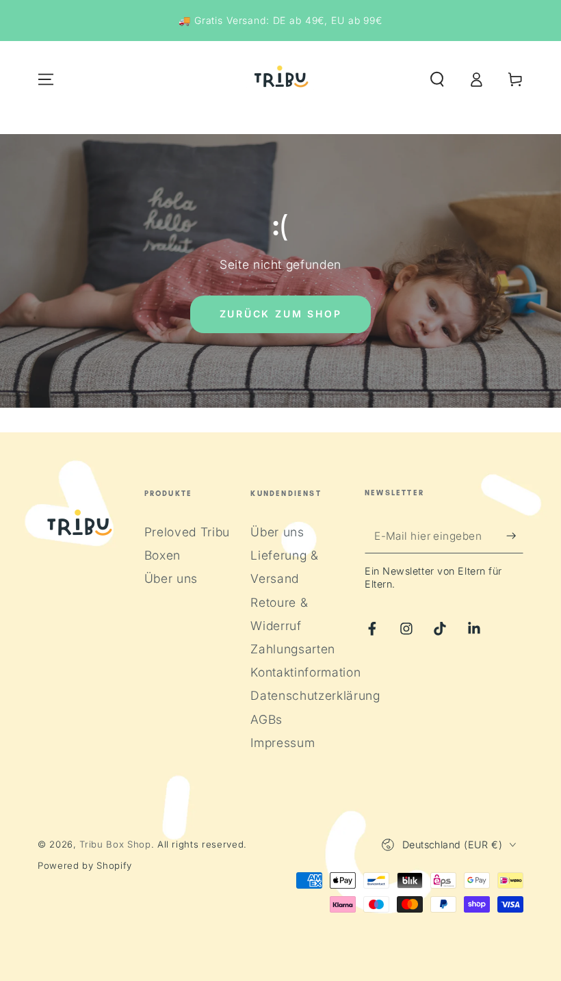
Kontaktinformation (305, 672)
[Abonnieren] (514, 535)
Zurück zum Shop (281, 313)
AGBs (266, 719)
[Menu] (46, 79)
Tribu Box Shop (115, 844)
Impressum (282, 742)
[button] (436, 79)
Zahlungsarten (292, 649)
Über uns (171, 578)
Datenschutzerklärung (315, 695)
